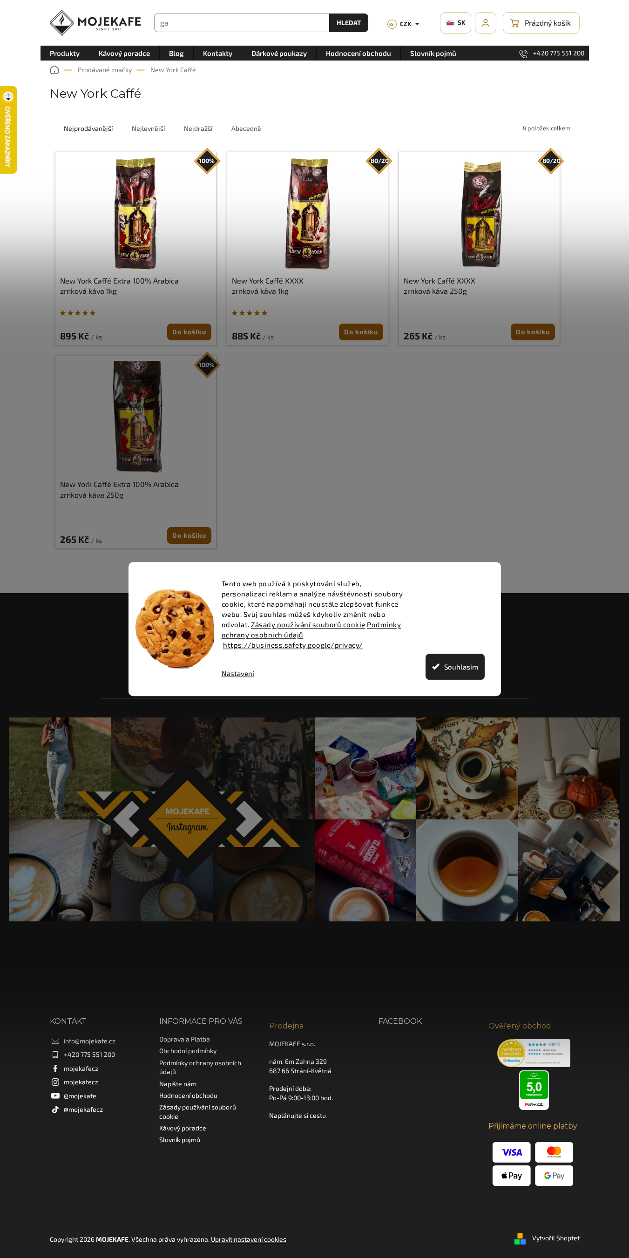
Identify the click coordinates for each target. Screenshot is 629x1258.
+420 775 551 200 (89, 1054)
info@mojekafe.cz (89, 1041)
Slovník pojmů (179, 1139)
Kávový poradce (182, 1128)
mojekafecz (81, 1068)
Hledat (349, 23)
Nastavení (238, 673)
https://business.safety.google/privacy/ (293, 645)
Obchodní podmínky (187, 1051)
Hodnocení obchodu (188, 1095)
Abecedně (246, 128)
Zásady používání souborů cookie (308, 624)
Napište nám (177, 1084)
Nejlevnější (148, 128)
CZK (400, 23)
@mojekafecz (83, 1109)
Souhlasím (461, 667)
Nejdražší (198, 128)
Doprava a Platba (184, 1039)
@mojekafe (80, 1096)
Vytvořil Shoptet (556, 1238)
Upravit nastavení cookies (248, 1239)
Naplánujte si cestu (297, 1115)
